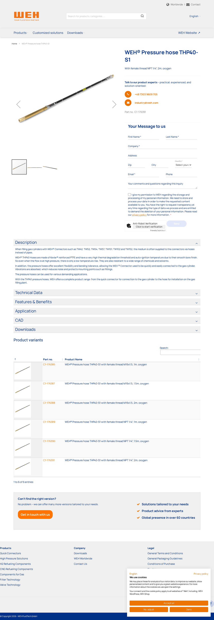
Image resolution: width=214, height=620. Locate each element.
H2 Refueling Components (15, 564)
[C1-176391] (132, 467)
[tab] (107, 242)
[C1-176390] (132, 448)
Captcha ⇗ (157, 230)
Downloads (80, 553)
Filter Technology (10, 579)
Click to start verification (149, 226)
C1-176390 (49, 441)
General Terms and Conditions (165, 553)
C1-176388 (49, 403)
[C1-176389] (132, 428)
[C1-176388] (132, 409)
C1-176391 (49, 460)
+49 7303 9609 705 (146, 94)
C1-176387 (49, 383)
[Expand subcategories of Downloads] (84, 33)
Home (14, 43)
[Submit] (142, 15)
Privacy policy (201, 573)
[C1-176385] (132, 371)
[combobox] (106, 16)
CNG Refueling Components (16, 569)
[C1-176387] (132, 390)
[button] (195, 16)
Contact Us (80, 564)
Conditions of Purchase (161, 564)
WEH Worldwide (83, 558)
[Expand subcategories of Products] (27, 33)
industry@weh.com (146, 102)
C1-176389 (49, 422)
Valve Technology (10, 585)
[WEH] (26, 16)
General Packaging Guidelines (165, 558)
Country (178, 161)
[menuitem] (21, 32)
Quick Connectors (10, 553)
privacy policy (139, 214)
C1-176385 (49, 364)
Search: (164, 348)
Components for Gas (12, 574)
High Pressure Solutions (14, 558)
